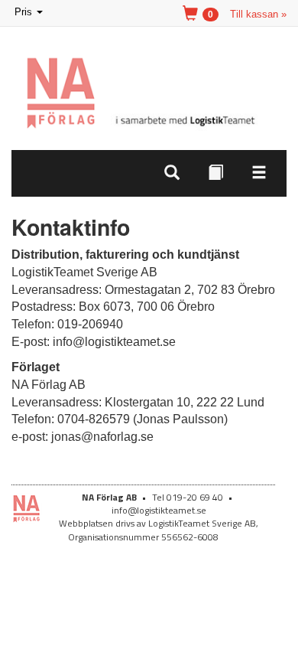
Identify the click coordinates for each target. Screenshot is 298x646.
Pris (30, 13)
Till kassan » (258, 14)
